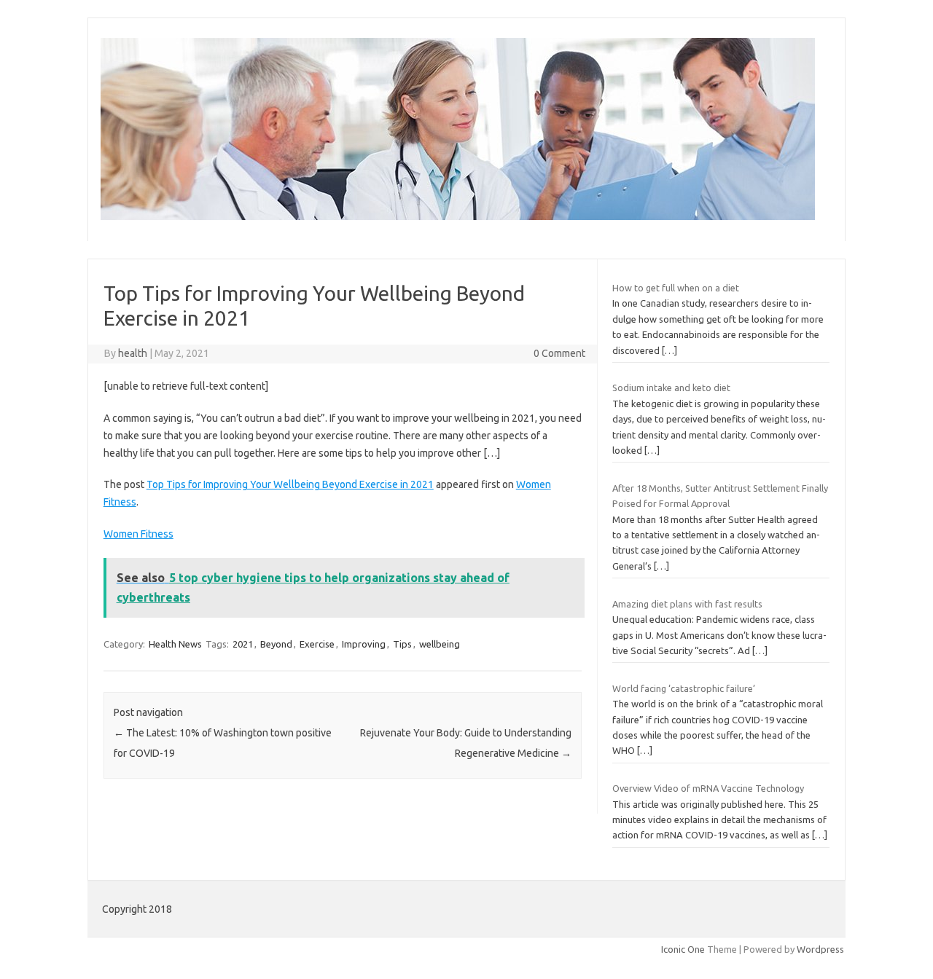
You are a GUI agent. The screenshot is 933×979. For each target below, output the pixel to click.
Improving (364, 644)
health (132, 353)
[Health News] (458, 216)
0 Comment (559, 353)
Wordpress (820, 949)
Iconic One (683, 949)
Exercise (317, 644)
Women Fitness (138, 534)
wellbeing (439, 644)
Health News (175, 644)
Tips (402, 644)
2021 (243, 644)
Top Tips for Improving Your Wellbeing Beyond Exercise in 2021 (290, 484)
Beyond (276, 644)
